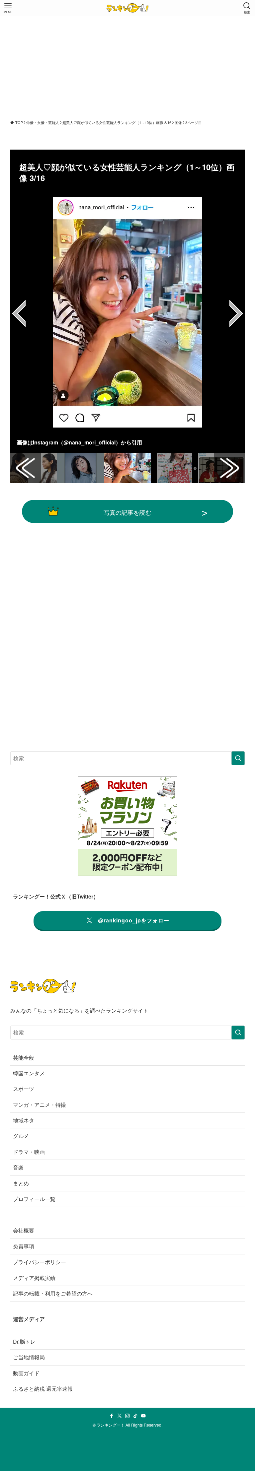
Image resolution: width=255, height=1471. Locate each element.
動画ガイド (26, 1373)
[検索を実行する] (238, 758)
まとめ (21, 1183)
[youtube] (143, 1416)
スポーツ (23, 1089)
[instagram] (127, 1416)
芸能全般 (23, 1057)
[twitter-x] (120, 1416)
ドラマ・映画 (29, 1152)
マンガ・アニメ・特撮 (39, 1104)
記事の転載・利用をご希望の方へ (53, 1293)
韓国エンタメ (29, 1073)
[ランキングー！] (127, 8)
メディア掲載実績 (34, 1278)
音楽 (18, 1167)
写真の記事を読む (127, 512)
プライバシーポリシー (39, 1262)
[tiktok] (135, 1416)
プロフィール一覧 (34, 1199)
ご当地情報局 (29, 1357)
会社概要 (23, 1230)
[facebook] (112, 1416)
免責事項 (23, 1246)
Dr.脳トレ (24, 1341)
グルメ (21, 1136)
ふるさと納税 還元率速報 (43, 1388)
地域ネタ (23, 1120)
